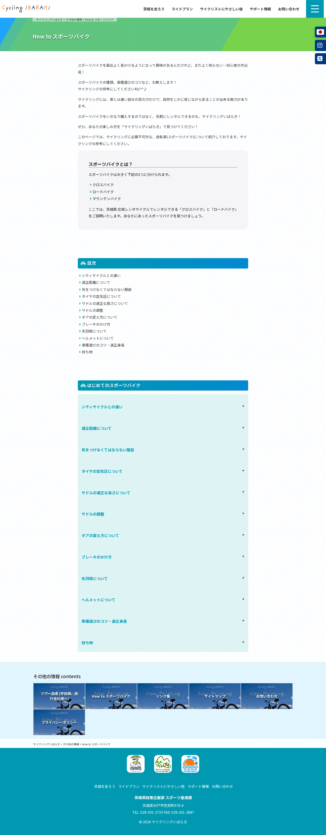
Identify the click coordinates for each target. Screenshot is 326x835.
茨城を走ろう (154, 9)
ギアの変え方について (99, 317)
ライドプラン (182, 9)
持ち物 (87, 351)
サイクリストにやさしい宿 (221, 9)
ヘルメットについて (98, 338)
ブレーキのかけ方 (96, 324)
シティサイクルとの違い (101, 275)
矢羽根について (94, 331)
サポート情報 (260, 9)
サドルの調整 (92, 310)
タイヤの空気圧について (101, 296)
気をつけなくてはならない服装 (107, 289)
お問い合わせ (288, 9)
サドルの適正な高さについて (105, 303)
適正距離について (96, 282)
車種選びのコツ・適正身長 (103, 345)
